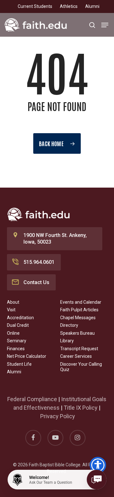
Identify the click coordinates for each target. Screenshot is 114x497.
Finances (16, 348)
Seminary (16, 340)
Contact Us (36, 282)
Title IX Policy (81, 407)
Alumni (14, 371)
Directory (69, 325)
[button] (104, 25)
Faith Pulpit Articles (79, 309)
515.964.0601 (38, 262)
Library (67, 340)
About (13, 302)
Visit (11, 309)
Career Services (76, 356)
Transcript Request (79, 348)
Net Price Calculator (26, 356)
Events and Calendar (80, 302)
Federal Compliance (32, 399)
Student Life (19, 364)
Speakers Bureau (77, 333)
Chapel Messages (78, 317)
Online (13, 333)
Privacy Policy (57, 416)
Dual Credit (18, 325)
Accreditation (20, 317)
